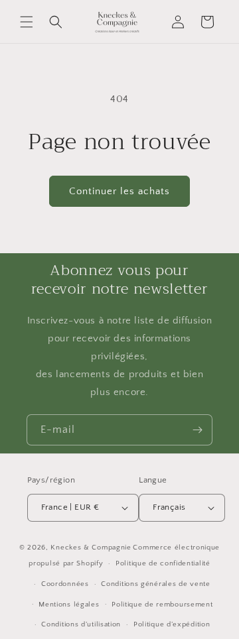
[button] (26, 21)
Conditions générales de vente (155, 584)
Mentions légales (69, 605)
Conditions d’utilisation (81, 624)
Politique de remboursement (162, 605)
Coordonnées (65, 584)
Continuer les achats (119, 191)
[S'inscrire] (197, 429)
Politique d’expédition (171, 624)
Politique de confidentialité (163, 563)
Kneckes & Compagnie (90, 548)
